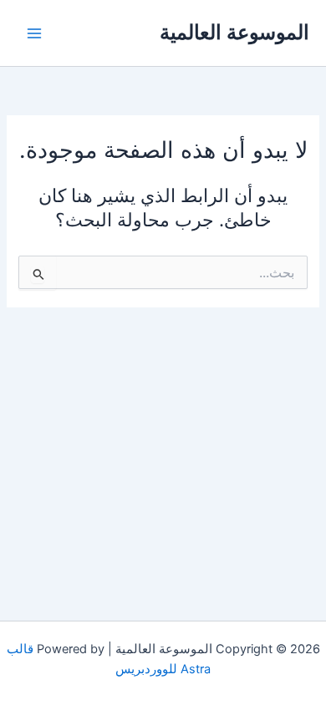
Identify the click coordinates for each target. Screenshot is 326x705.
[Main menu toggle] (34, 33)
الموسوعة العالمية (234, 32)
